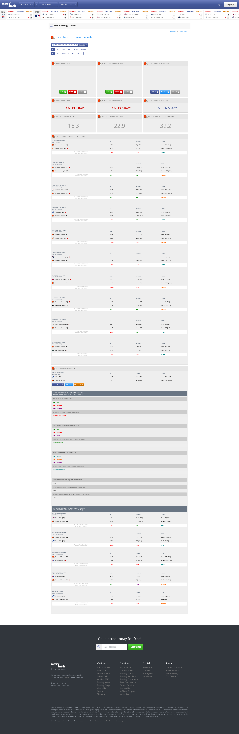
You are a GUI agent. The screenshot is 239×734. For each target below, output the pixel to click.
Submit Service (127, 685)
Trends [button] (69, 384)
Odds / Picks (66, 4)
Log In (219, 4)
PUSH (82, 92)
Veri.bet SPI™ (103, 679)
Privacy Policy (172, 670)
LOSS (72, 92)
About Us (101, 688)
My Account (125, 667)
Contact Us (102, 691)
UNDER (165, 92)
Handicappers (27, 4)
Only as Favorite (76, 53)
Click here (67, 677)
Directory (101, 670)
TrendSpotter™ (127, 670)
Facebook (147, 667)
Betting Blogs (103, 685)
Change (70, 45)
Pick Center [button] (58, 384)
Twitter (146, 670)
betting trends (183, 31)
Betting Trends (127, 673)
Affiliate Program (128, 691)
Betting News (103, 682)
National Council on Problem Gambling (109, 721)
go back (173, 31)
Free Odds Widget (128, 682)
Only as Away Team (63, 49)
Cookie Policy (172, 673)
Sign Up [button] (230, 4)
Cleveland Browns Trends (73, 37)
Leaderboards (46, 4)
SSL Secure (171, 676)
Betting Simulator (128, 676)
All (53, 49)
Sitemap (101, 694)
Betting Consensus (129, 679)
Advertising (125, 694)
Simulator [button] (79, 384)
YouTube (147, 676)
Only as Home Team (79, 49)
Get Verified (125, 688)
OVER (154, 92)
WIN (63, 92)
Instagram (148, 673)
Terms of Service (174, 667)
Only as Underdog (62, 53)
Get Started (136, 646)
